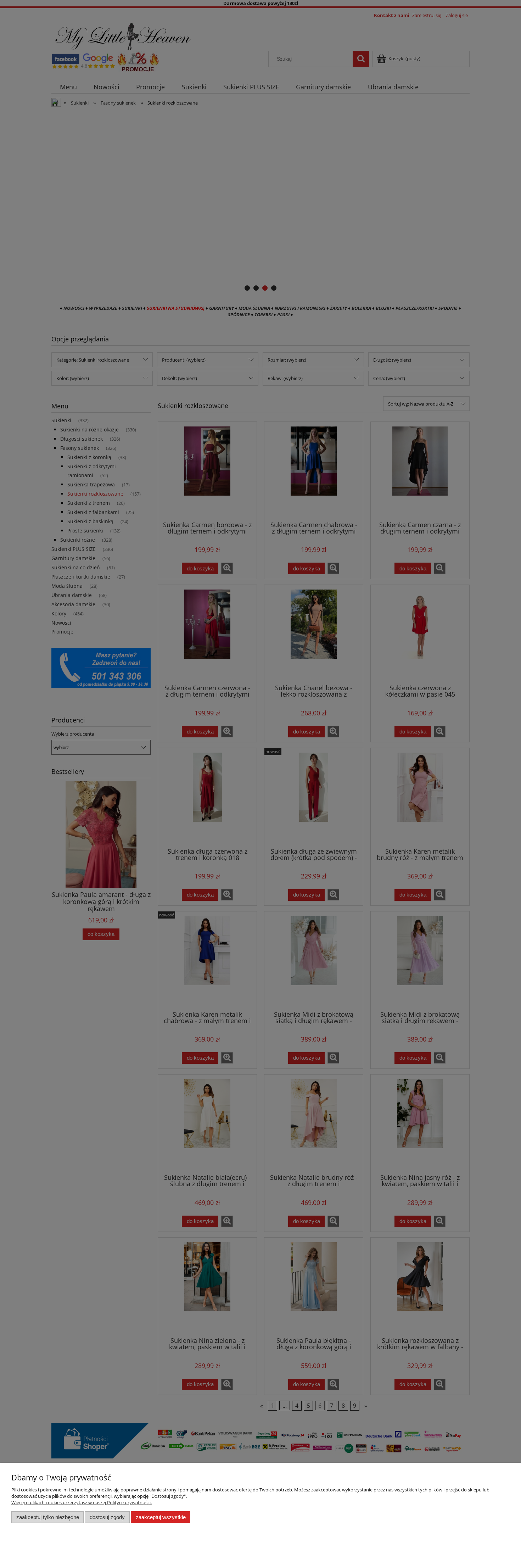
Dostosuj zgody (107, 1517)
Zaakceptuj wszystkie (161, 1517)
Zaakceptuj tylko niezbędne (47, 1517)
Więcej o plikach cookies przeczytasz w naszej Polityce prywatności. (81, 1502)
